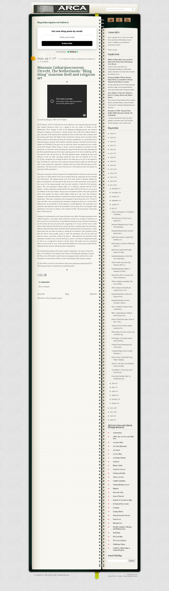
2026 (111, 133)
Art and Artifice (118, 442)
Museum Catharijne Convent (84, 253)
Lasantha (120, 576)
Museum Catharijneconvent (79, 59)
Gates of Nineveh (118, 496)
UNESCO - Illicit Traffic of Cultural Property (121, 549)
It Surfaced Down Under (121, 504)
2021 (111, 153)
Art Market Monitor (119, 458)
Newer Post (41, 294)
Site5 (136, 574)
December (115, 188)
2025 (111, 137)
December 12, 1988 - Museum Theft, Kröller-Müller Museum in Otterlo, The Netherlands (120, 113)
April (113, 391)
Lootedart (116, 508)
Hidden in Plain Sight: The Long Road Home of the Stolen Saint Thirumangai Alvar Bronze (120, 61)
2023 (111, 145)
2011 (111, 412)
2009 (111, 420)
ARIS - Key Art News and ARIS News (123, 438)
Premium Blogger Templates (130, 576)
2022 (111, 149)
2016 (111, 173)
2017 (111, 169)
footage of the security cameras (80, 258)
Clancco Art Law (118, 477)
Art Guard (116, 450)
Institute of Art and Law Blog (122, 500)
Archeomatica (117, 433)
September (115, 200)
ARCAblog (48, 575)
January (114, 403)
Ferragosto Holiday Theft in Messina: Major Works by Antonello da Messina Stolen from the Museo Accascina (120, 79)
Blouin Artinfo (117, 465)
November (115, 192)
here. (116, 50)
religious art (91, 59)
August (114, 204)
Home (67, 294)
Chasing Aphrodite (119, 473)
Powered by (61, 52)
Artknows (116, 462)
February (114, 399)
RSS (127, 19)
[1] (38, 251)
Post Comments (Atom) (54, 298)
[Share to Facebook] (45, 275)
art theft (63, 59)
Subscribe (67, 43)
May (113, 387)
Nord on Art (117, 519)
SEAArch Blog (117, 536)
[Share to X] (43, 275)
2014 (111, 181)
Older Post (93, 294)
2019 (111, 161)
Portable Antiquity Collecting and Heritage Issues (122, 528)
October (114, 196)
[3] (38, 263)
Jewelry (68, 59)
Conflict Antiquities (119, 481)
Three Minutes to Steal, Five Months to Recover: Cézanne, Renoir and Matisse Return (120, 95)
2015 (111, 177)
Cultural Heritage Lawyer (121, 485)
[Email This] (38, 275)
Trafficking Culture (119, 544)
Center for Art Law (119, 469)
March (114, 395)
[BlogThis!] (41, 275)
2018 (111, 165)
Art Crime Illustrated (120, 446)
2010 (111, 416)
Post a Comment (44, 286)
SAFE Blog (116, 533)
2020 (111, 157)
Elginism (116, 488)
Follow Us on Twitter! (111, 19)
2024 (111, 141)
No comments (44, 61)
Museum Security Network (121, 515)
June (113, 383)
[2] (38, 256)
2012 (111, 408)
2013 (111, 185)
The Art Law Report (119, 540)
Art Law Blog (117, 454)
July (113, 208)
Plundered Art (117, 523)
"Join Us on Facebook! (119, 19)
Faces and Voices (118, 492)
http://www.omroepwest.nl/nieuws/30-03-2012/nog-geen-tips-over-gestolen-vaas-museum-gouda (65, 264)
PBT (55, 575)
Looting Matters (118, 511)
